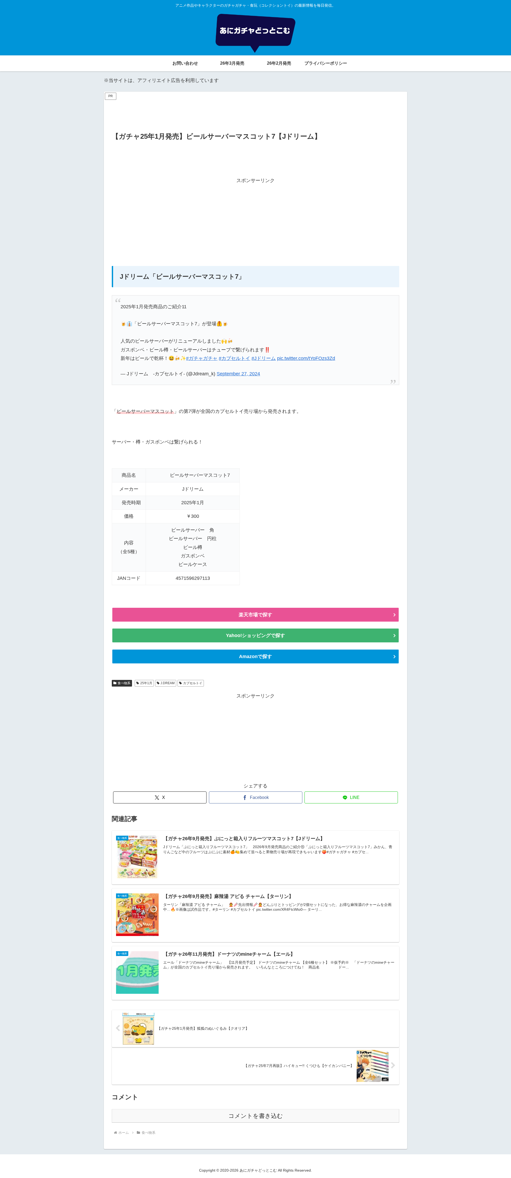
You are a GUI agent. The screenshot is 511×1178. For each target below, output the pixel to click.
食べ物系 (124, 683)
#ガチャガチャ (201, 358)
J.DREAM (167, 683)
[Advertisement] (255, 113)
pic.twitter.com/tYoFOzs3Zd (306, 358)
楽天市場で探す (255, 614)
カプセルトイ (192, 683)
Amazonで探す (255, 656)
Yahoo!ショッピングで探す (255, 635)
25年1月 (146, 683)
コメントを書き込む (255, 1116)
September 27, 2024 (238, 373)
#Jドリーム (264, 358)
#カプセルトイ (234, 358)
